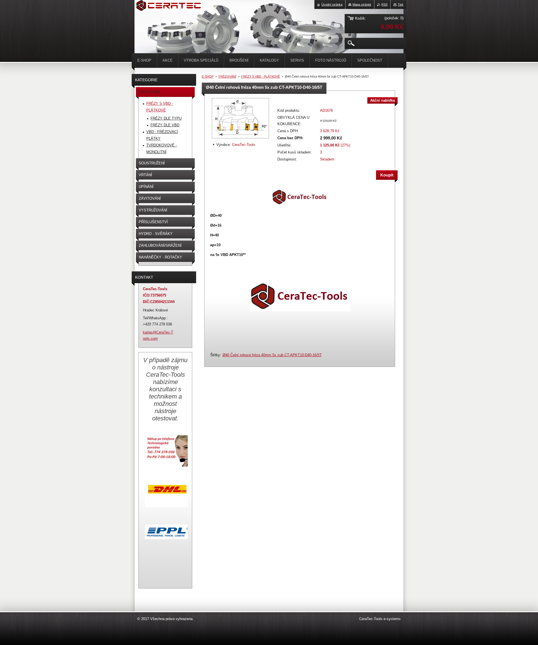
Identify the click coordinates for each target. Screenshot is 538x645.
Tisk (401, 4)
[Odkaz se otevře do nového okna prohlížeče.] (240, 139)
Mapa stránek (362, 4)
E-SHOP (208, 76)
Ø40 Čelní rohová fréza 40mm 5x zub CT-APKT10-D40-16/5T (272, 355)
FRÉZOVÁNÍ (227, 76)
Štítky (215, 355)
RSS (384, 4)
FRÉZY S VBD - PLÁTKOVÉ (260, 76)
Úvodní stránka (331, 4)
